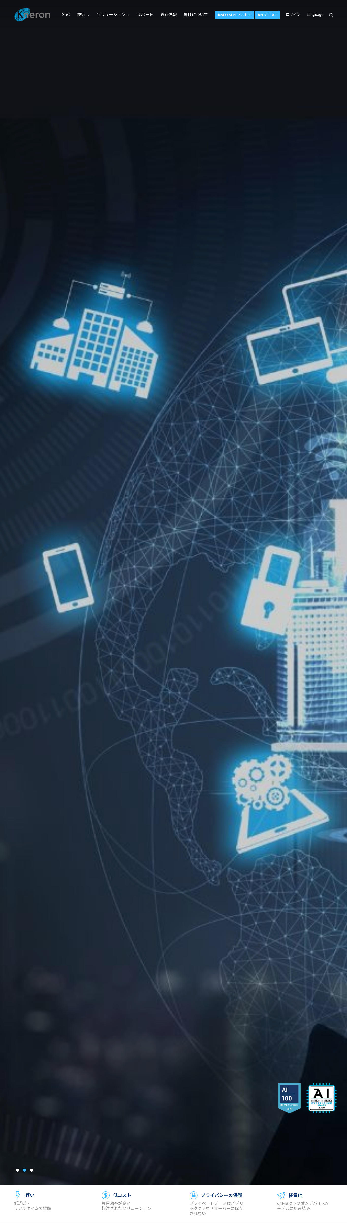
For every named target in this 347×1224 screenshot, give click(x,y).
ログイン (293, 14)
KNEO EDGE (268, 15)
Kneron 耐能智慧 (32, 15)
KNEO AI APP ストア (234, 15)
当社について (196, 14)
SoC (66, 14)
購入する (27, 657)
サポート (145, 14)
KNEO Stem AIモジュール (73, 622)
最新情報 (168, 14)
